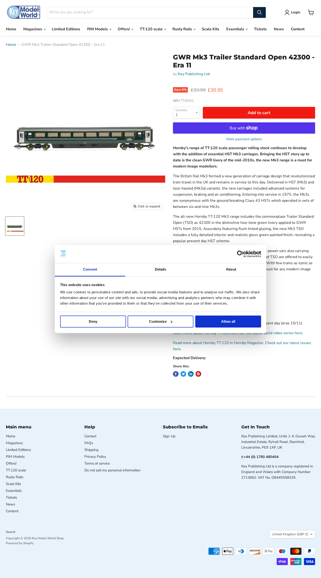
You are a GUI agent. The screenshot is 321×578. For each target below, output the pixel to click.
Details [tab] (160, 270)
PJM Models (98, 29)
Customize (158, 321)
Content (298, 29)
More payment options (244, 139)
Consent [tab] (90, 270)
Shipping (91, 449)
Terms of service (97, 463)
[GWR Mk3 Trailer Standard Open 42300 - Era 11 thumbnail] (14, 226)
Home (11, 29)
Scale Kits (210, 29)
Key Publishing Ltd (194, 74)
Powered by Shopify (20, 543)
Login (295, 12)
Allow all (228, 321)
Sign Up (169, 436)
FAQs (88, 443)
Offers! (124, 29)
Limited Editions (66, 29)
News (279, 29)
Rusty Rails (182, 29)
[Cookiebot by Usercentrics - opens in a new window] (240, 253)
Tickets (260, 29)
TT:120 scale (152, 29)
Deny (93, 321)
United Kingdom (290, 534)
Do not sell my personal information (112, 470)
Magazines (33, 29)
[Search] (259, 12)
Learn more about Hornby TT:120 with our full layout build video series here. (238, 333)
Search (10, 532)
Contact (90, 436)
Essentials (235, 29)
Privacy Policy (95, 456)
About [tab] (231, 270)
